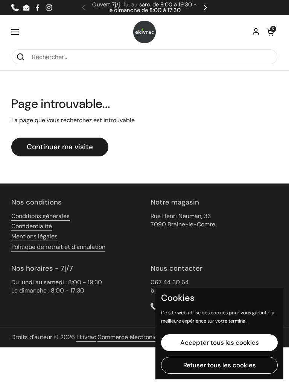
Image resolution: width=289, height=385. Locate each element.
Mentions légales (34, 236)
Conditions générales (40, 216)
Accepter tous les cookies (219, 342)
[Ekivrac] (144, 32)
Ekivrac (86, 337)
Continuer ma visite (60, 147)
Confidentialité (31, 226)
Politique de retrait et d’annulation (58, 247)
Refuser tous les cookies (219, 365)
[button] (270, 31)
